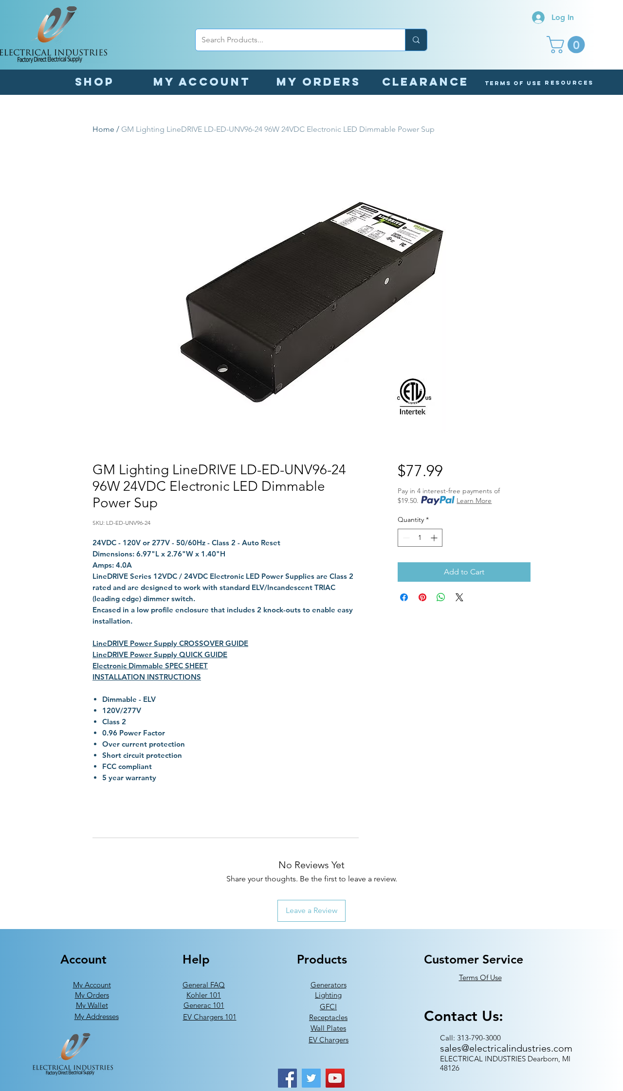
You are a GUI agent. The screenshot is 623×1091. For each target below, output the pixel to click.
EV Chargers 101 (210, 1016)
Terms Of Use (480, 977)
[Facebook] (287, 1078)
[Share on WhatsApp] (441, 597)
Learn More (474, 500)
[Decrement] (405, 537)
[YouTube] (335, 1078)
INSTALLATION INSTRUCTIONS (146, 676)
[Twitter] (311, 1078)
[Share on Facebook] (404, 597)
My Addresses (96, 1016)
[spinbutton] (420, 537)
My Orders (92, 995)
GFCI (328, 1006)
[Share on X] (459, 597)
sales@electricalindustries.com (506, 1048)
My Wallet (92, 1005)
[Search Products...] (416, 40)
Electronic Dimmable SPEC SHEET (150, 665)
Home (103, 129)
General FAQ (204, 984)
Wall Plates (328, 1028)
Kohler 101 (203, 995)
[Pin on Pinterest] (422, 597)
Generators (329, 984)
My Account (92, 984)
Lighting (328, 995)
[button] (568, 44)
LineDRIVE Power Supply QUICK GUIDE (159, 654)
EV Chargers (328, 1039)
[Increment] (435, 537)
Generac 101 (203, 1005)
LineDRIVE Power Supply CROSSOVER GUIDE (170, 643)
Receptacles (328, 1017)
